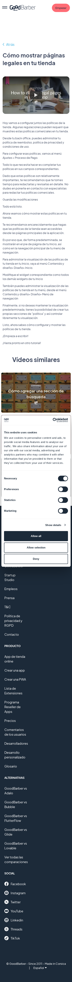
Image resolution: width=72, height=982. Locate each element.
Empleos (10, 589)
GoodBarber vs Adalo (15, 790)
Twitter (16, 902)
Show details (53, 525)
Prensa (9, 598)
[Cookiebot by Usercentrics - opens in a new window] (52, 420)
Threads (16, 929)
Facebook (18, 884)
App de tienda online (14, 658)
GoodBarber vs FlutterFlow (15, 818)
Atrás (10, 44)
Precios (10, 721)
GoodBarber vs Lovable (15, 845)
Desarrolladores (16, 743)
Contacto (11, 634)
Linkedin (17, 920)
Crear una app (14, 670)
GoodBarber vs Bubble (15, 804)
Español (38, 968)
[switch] (63, 489)
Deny (36, 558)
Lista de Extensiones (13, 690)
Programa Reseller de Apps (12, 707)
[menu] (4, 8)
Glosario (10, 766)
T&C (7, 607)
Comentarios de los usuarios (15, 732)
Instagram (18, 893)
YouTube (17, 911)
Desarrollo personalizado (14, 754)
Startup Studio (10, 577)
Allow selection (36, 547)
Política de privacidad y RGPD (13, 620)
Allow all (36, 536)
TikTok (15, 938)
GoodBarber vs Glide (15, 832)
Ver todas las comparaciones (16, 859)
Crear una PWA (15, 679)
